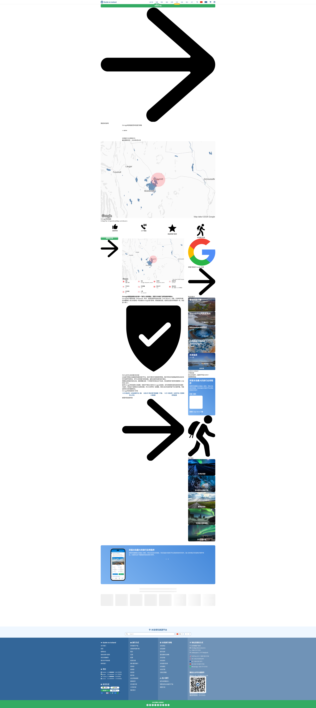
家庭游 (132, 669)
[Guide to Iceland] (108, 2)
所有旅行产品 (134, 646)
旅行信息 (162, 651)
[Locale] (201, 2)
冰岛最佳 (162, 666)
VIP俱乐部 (133, 687)
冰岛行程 (162, 669)
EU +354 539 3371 (197, 661)
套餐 (157, 2)
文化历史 (162, 657)
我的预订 (133, 690)
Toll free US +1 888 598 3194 (200, 656)
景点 (187, 2)
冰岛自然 (162, 648)
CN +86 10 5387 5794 (198, 664)
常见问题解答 (105, 657)
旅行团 (151, 2)
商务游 (132, 672)
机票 (172, 2)
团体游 (132, 666)
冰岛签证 (162, 646)
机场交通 (133, 660)
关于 (192, 2)
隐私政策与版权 (105, 654)
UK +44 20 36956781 (198, 659)
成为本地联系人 (164, 681)
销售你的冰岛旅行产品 (166, 684)
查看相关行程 (158, 5)
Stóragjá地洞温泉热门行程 (130, 391)
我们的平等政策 (105, 660)
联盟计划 (162, 687)
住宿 (131, 654)
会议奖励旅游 (134, 678)
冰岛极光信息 (164, 663)
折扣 (177, 2)
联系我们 (103, 663)
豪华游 (132, 675)
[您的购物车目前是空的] (210, 2)
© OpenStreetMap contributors (117, 221)
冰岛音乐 (162, 660)
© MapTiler (104, 221)
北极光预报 (163, 672)
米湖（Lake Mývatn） (165, 298)
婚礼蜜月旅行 (134, 663)
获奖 (102, 648)
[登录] (214, 2)
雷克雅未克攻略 (164, 654)
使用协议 (103, 651)
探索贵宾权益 (192, 377)
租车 (162, 2)
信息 (182, 2)
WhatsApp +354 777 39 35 (199, 667)
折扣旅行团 (133, 684)
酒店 (167, 2)
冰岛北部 (136, 296)
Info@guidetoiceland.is (198, 648)
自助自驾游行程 (135, 648)
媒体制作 (133, 681)
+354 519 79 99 (196, 650)
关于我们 (103, 646)
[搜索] (197, 2)
